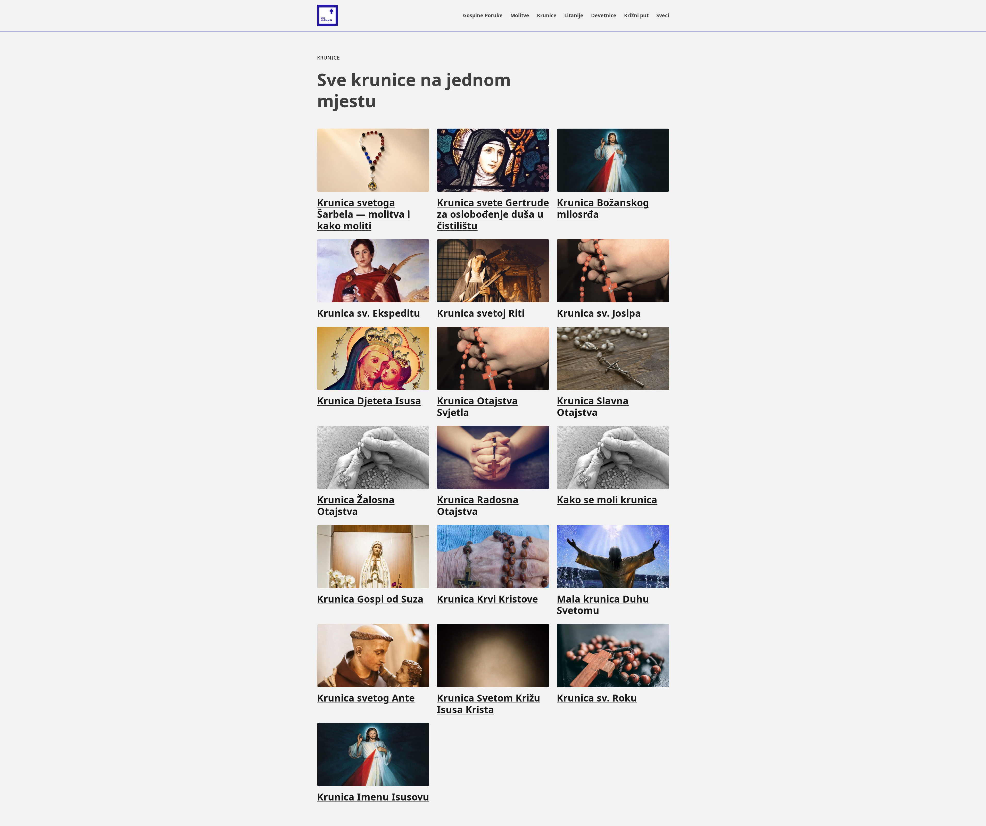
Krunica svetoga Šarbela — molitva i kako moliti (363, 214)
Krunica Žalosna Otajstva (356, 505)
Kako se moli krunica (607, 500)
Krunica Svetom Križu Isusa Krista (488, 703)
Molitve (519, 15)
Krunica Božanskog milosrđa (603, 208)
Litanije (573, 15)
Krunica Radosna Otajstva (478, 505)
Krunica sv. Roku (597, 698)
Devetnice (603, 15)
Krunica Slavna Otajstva (593, 406)
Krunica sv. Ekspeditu (368, 313)
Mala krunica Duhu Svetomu (603, 604)
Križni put (636, 15)
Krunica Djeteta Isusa (369, 401)
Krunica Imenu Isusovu (373, 797)
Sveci (662, 15)
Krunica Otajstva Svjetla (477, 406)
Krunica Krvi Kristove (487, 599)
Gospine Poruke (483, 15)
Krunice (547, 15)
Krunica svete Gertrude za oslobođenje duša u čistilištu (493, 214)
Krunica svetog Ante (366, 698)
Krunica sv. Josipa (599, 313)
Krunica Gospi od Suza (370, 599)
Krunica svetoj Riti (481, 313)
